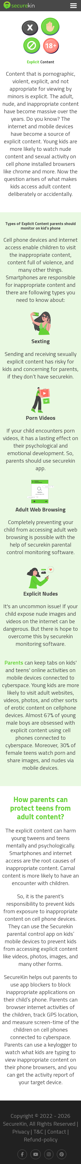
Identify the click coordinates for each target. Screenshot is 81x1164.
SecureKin (15, 1123)
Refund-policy (40, 1139)
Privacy (20, 1131)
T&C (38, 1131)
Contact (56, 1131)
